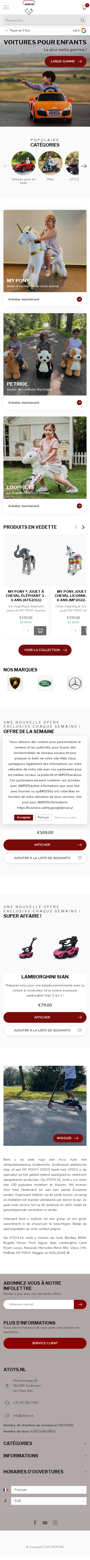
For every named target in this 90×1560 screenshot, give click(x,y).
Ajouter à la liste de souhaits (42, 858)
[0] (84, 7)
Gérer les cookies (65, 817)
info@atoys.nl (23, 1415)
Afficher (42, 845)
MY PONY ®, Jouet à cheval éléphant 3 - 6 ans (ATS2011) (26, 596)
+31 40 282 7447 (25, 1402)
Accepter (24, 817)
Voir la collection (42, 650)
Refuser (43, 817)
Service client (45, 1343)
